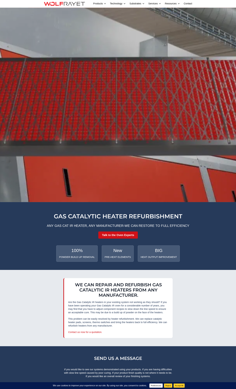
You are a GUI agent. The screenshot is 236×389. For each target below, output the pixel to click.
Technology (116, 3)
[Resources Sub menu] (179, 3)
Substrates (135, 3)
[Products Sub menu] (105, 3)
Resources (171, 3)
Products (98, 3)
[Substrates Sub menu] (143, 3)
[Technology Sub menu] (124, 3)
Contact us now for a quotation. (85, 332)
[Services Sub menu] (160, 3)
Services (153, 3)
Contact (188, 3)
